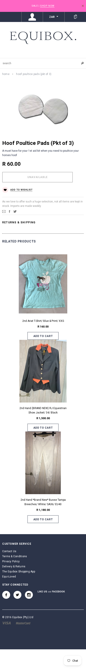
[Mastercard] (23, 622)
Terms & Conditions (14, 556)
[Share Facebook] (9, 211)
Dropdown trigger (32, 17)
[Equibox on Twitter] (17, 595)
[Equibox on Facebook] (6, 595)
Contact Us (9, 551)
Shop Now (47, 5)
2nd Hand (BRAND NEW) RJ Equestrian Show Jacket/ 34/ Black (43, 410)
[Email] (4, 211)
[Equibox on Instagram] (29, 595)
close (83, 6)
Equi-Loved (9, 576)
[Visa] (6, 622)
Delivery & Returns (13, 566)
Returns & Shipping (19, 222)
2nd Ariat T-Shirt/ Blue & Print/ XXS (43, 320)
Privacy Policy (11, 561)
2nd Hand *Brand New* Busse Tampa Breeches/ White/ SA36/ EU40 (43, 502)
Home (5, 74)
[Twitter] (15, 211)
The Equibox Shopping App (18, 571)
